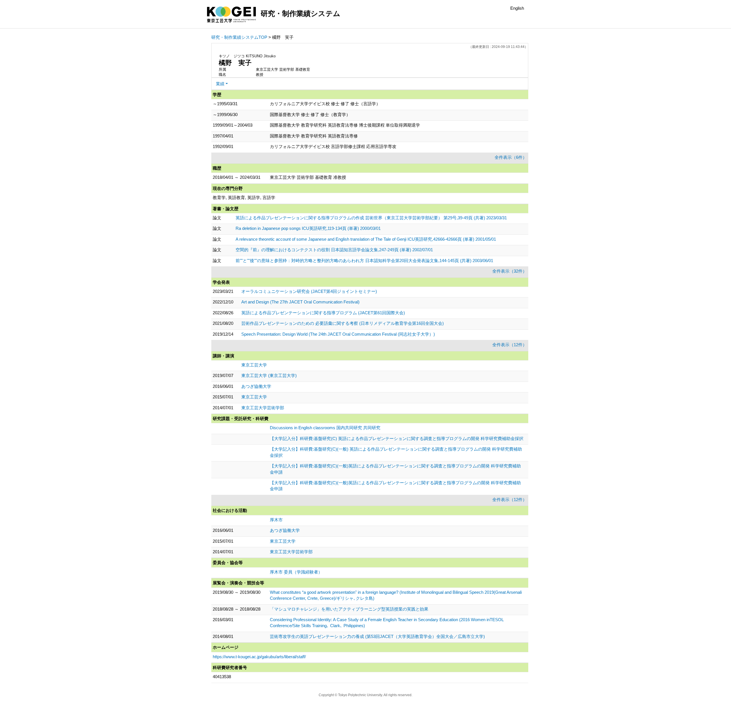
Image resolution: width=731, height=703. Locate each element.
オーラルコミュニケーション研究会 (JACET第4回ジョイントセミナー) (309, 291)
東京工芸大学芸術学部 (262, 407)
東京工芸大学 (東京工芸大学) (269, 375)
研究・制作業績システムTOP (239, 37)
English (517, 8)
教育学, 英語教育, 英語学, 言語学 (244, 197)
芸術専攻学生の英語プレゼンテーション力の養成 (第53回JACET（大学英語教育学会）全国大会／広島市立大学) (377, 636)
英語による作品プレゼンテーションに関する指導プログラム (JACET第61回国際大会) (323, 312)
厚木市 (276, 519)
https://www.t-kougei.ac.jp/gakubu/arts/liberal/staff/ (259, 656)
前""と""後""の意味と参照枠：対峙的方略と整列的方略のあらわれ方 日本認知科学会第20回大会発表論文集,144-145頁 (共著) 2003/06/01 (364, 260)
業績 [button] (220, 83)
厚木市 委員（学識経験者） (296, 572)
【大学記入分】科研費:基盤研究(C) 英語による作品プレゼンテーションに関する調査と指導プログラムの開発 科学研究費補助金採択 (396, 438)
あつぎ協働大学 (256, 386)
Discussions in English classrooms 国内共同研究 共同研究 (325, 427)
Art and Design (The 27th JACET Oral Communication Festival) (300, 301)
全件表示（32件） (509, 271)
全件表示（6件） (511, 157)
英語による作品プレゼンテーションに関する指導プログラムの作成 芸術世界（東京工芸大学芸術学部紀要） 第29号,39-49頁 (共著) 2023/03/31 (371, 217)
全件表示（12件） (509, 344)
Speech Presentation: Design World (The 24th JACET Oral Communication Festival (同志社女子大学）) (338, 334)
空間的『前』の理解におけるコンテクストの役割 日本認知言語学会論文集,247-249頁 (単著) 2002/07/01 (334, 249)
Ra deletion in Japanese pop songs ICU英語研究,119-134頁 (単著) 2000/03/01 (308, 228)
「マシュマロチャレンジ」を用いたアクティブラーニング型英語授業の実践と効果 (349, 609)
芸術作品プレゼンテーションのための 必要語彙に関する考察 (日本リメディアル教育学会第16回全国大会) (342, 323)
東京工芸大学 (254, 364)
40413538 (222, 676)
